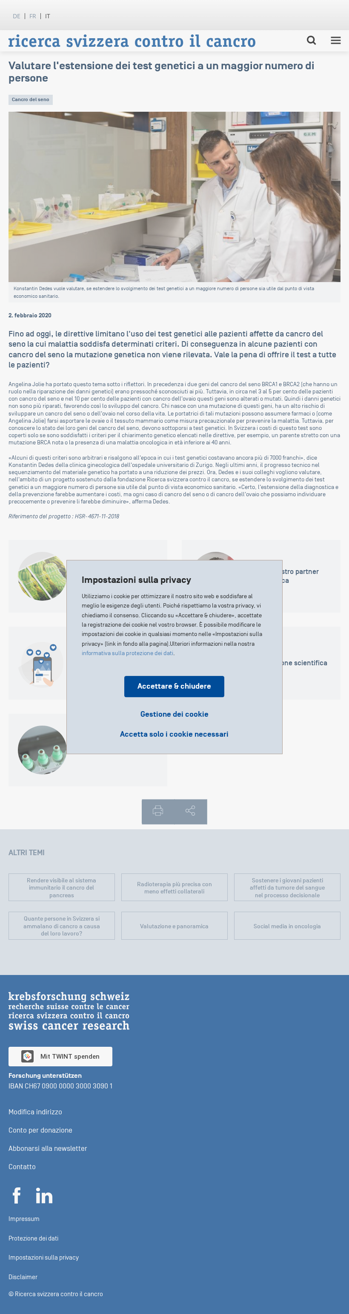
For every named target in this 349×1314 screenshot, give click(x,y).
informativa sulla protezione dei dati (127, 653)
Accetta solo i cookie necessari (174, 734)
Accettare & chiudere (174, 686)
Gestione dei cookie (174, 714)
